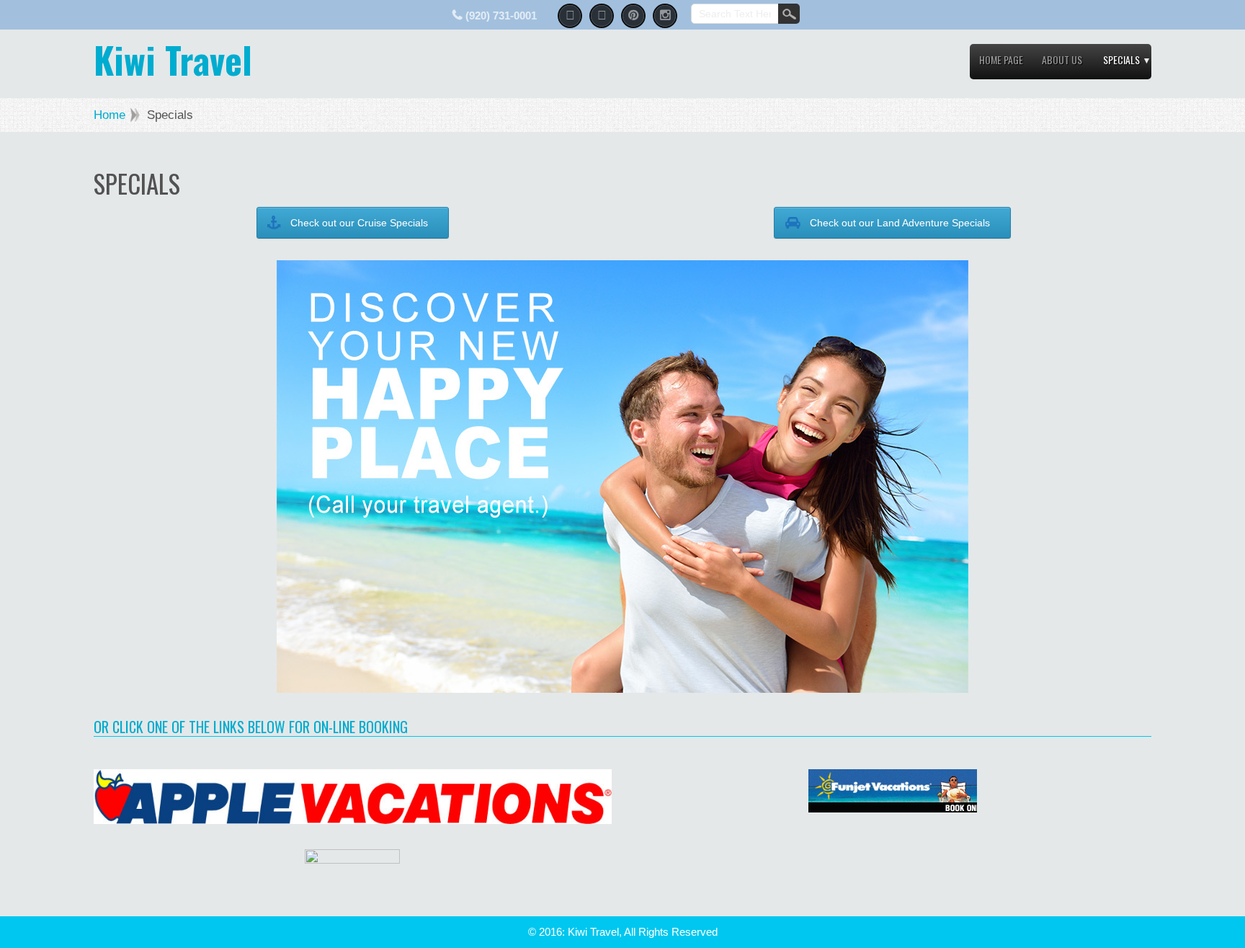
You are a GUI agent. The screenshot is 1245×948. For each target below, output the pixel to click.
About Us (1062, 59)
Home (109, 115)
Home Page (1001, 59)
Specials (1121, 59)
